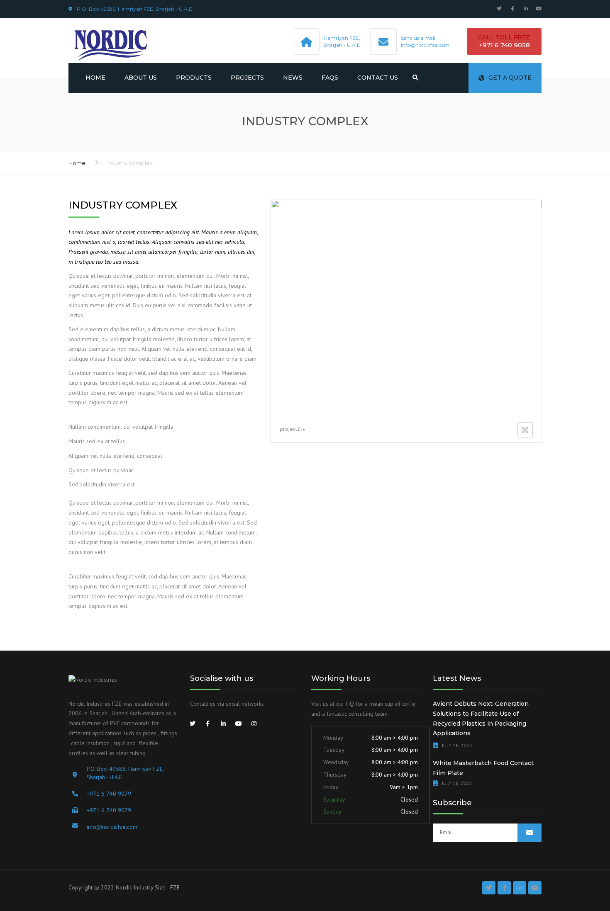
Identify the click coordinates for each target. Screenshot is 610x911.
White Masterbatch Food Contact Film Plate (483, 768)
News (293, 77)
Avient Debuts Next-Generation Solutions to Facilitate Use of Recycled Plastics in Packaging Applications (481, 718)
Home (95, 77)
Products (194, 77)
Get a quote (510, 77)
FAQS (330, 77)
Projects (247, 77)
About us (140, 77)
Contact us (377, 77)
